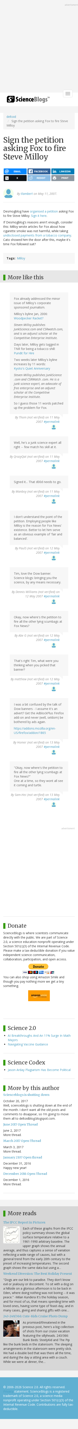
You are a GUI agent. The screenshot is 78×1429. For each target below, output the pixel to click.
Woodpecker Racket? (28, 318)
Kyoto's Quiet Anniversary (32, 368)
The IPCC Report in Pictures (24, 1222)
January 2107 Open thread (22, 1157)
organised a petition (44, 211)
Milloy (21, 258)
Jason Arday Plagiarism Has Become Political (39, 1070)
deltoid (11, 117)
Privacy (8, 1391)
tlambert (27, 194)
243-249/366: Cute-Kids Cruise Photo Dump (35, 1316)
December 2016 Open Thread (25, 1174)
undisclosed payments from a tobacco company (37, 235)
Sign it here (39, 216)
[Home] (28, 101)
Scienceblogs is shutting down (26, 1095)
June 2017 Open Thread (20, 1124)
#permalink (52, 422)
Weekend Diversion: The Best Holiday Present (37, 1274)
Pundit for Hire (24, 353)
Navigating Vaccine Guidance (28, 1044)
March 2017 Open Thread (22, 1141)
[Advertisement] (39, 46)
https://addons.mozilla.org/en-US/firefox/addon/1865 (35, 730)
